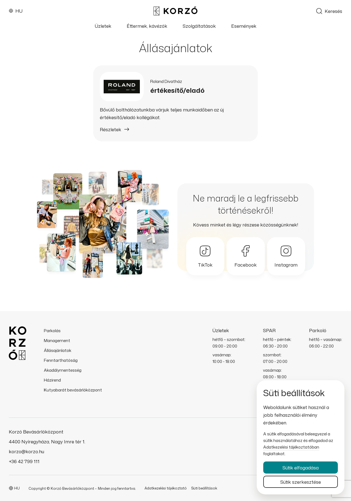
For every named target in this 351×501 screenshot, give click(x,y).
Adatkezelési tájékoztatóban (291, 447)
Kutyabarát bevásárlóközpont (73, 390)
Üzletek (103, 26)
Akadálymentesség (62, 370)
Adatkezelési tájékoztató (166, 488)
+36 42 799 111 (24, 461)
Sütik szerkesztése (300, 481)
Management (57, 340)
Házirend (52, 380)
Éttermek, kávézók (147, 26)
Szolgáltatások (199, 26)
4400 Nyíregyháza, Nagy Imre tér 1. (47, 441)
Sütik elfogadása (300, 467)
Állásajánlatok (57, 350)
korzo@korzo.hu (26, 451)
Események (243, 26)
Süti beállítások (204, 488)
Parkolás (52, 331)
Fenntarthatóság (61, 360)
